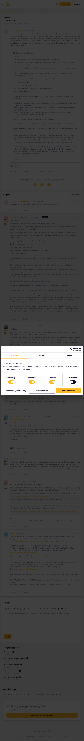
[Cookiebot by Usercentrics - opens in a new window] (71, 349)
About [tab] (69, 355)
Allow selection (42, 391)
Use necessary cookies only (15, 391)
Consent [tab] (14, 355)
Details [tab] (42, 355)
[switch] (32, 382)
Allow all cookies (68, 391)
